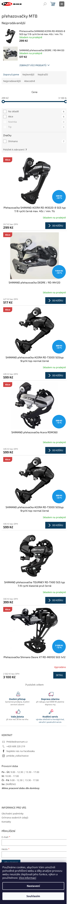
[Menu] (62, 4)
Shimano (36, 141)
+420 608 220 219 (15, 746)
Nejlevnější (28, 74)
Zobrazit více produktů (32, 65)
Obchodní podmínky (12, 813)
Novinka (36, 121)
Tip (36, 126)
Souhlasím (33, 896)
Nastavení (33, 886)
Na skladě (36, 111)
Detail (59, 675)
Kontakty (6, 821)
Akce (36, 116)
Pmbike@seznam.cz (17, 741)
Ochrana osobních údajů (15, 817)
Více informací (27, 878)
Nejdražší (43, 74)
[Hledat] (45, 4)
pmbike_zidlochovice (17, 755)
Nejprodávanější (12, 81)
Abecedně (29, 81)
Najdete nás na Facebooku (20, 751)
